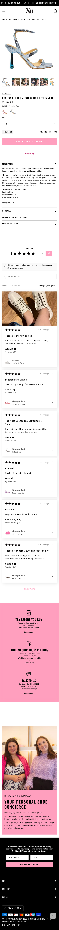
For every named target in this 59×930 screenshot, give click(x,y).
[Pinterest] (13, 925)
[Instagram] (19, 925)
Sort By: (42, 286)
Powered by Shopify (18, 921)
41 (6, 124)
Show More (32, 344)
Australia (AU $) (12, 908)
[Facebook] (3, 925)
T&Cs (48, 919)
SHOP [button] (4, 881)
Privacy (5, 921)
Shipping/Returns (10, 223)
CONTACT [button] (6, 897)
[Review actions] (53, 330)
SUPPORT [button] (6, 889)
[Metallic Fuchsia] (6, 112)
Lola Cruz (6, 93)
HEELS (4, 19)
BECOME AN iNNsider (29, 864)
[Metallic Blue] (13, 112)
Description (7, 164)
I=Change (32, 919)
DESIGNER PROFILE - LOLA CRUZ (14, 217)
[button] (42, 253)
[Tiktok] (8, 925)
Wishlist (28, 154)
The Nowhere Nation (13, 919)
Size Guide (8, 132)
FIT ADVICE (6, 211)
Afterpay (41, 919)
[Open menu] (6, 11)
